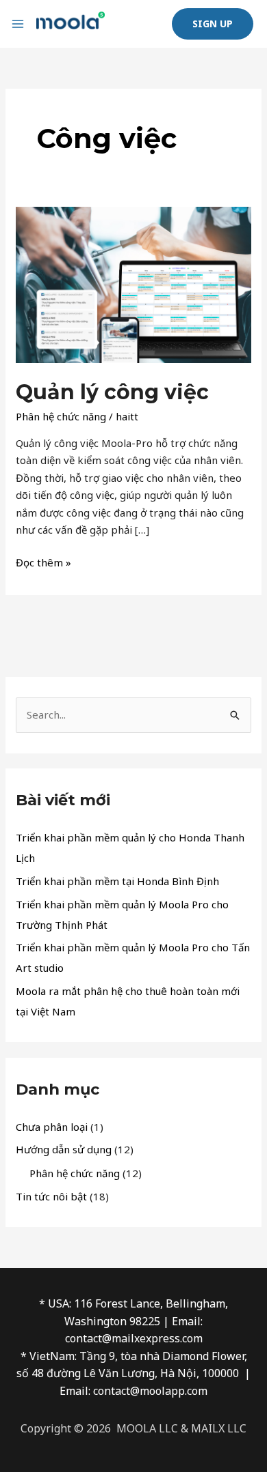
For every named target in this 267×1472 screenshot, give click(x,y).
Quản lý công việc (112, 392)
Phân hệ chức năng (61, 416)
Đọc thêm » (43, 561)
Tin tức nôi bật (51, 1196)
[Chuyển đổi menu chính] (18, 24)
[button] (212, 24)
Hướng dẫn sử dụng (64, 1149)
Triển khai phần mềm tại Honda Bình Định (117, 881)
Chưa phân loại (52, 1127)
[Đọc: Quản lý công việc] (133, 283)
